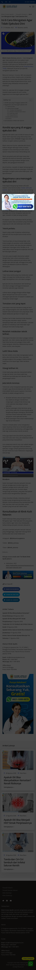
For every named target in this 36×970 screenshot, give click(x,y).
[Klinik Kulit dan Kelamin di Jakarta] (18, 202)
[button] (18, 485)
